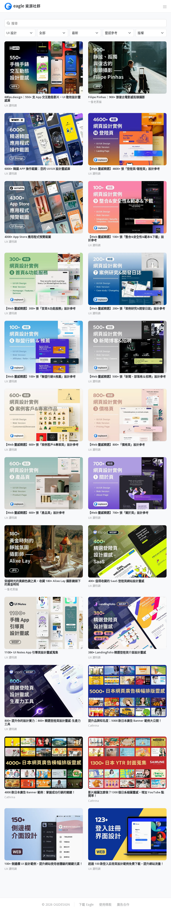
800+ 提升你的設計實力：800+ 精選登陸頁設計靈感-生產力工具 (42, 722)
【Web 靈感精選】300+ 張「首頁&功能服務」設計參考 (40, 308)
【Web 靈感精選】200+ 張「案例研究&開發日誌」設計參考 (126, 308)
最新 (75, 33)
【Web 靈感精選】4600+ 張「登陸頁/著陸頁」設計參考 (124, 169)
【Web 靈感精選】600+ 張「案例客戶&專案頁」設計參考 (41, 444)
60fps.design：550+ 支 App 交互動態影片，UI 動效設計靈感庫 (42, 98)
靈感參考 (111, 33)
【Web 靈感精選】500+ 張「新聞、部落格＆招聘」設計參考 (127, 376)
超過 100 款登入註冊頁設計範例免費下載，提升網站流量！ (126, 864)
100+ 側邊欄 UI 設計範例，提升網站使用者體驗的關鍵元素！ (43, 864)
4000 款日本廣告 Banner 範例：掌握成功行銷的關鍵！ (39, 792)
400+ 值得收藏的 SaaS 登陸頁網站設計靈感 (116, 581)
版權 (141, 33)
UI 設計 (11, 33)
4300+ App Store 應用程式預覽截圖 (27, 237)
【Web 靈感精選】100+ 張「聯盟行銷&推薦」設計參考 (40, 376)
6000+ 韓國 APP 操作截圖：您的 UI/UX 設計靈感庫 (37, 169)
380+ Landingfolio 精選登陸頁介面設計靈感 (117, 652)
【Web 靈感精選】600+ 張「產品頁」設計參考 (34, 513)
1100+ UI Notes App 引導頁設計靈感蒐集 (31, 652)
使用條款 (105, 904)
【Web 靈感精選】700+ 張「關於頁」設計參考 (118, 513)
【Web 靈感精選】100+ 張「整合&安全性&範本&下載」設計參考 (126, 238)
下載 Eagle (86, 904)
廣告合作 (123, 904)
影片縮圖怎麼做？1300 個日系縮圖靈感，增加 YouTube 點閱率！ (126, 794)
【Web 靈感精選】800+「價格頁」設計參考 (116, 444)
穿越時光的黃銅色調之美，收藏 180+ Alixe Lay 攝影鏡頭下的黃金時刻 (42, 582)
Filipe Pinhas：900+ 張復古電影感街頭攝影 (116, 97)
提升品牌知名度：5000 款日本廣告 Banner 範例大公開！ (125, 721)
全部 (42, 33)
